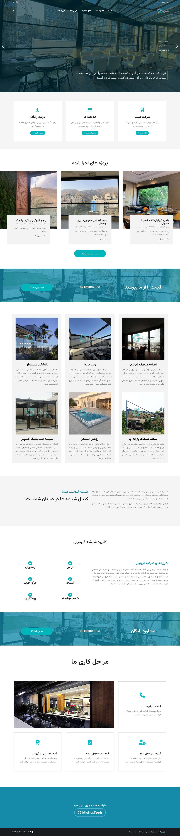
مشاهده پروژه (164, 239)
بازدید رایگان (38, 116)
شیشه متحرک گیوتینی (143, 364)
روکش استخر (90, 438)
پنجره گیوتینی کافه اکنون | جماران (155, 222)
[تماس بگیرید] (38, 110)
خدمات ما (90, 116)
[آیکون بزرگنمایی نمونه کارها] (155, 193)
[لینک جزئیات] (148, 193)
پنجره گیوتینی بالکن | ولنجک (31, 220)
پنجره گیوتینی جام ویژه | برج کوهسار (92, 222)
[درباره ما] (142, 110)
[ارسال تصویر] (151, 200)
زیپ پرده (90, 364)
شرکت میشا (142, 116)
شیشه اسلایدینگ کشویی (37, 438)
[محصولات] (90, 110)
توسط (153, 227)
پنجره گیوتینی (164, 227)
